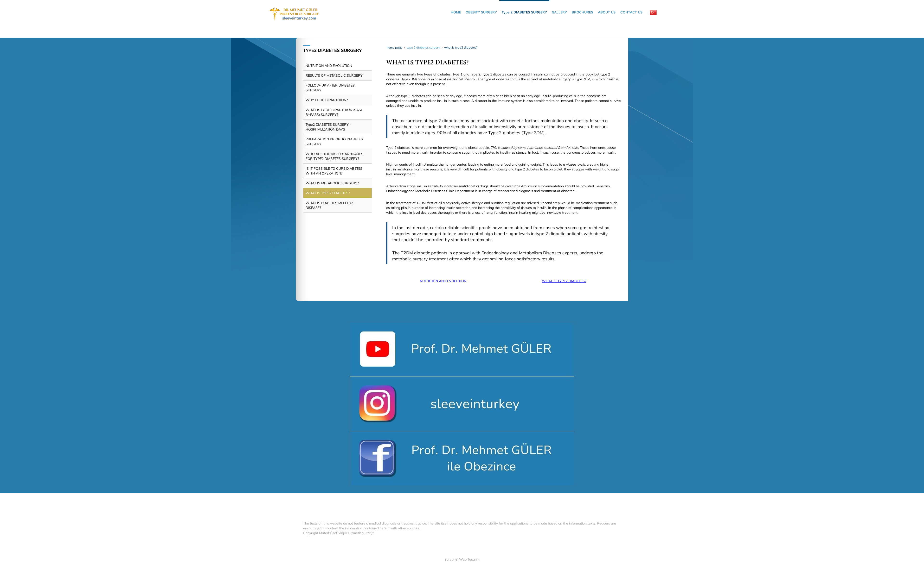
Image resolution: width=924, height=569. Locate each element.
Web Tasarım (469, 559)
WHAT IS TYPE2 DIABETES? (564, 281)
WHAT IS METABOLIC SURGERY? (332, 183)
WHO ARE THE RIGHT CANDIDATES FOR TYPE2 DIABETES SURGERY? (334, 156)
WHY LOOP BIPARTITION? (327, 100)
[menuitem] (455, 12)
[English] (653, 12)
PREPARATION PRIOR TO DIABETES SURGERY (334, 141)
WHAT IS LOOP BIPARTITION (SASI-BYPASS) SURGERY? (334, 112)
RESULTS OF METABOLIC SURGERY (334, 75)
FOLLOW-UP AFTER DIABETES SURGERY (330, 87)
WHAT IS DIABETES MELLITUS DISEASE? (330, 205)
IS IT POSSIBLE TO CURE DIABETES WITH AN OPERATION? (334, 170)
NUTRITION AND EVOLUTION (443, 281)
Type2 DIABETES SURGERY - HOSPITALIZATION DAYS (328, 126)
